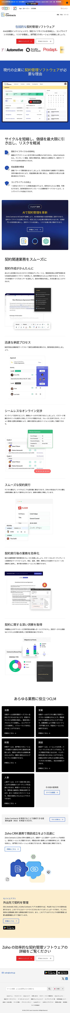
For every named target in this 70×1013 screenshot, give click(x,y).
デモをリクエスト (43, 41)
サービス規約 (17, 1002)
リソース (66, 14)
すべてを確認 (50, 792)
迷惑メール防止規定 (7, 1002)
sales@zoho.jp (10, 973)
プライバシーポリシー (27, 1002)
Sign (20, 8)
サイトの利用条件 (35, 1005)
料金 (61, 14)
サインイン (64, 8)
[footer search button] (49, 989)
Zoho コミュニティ (59, 996)
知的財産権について (61, 999)
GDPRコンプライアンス (48, 1002)
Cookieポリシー (37, 1002)
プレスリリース (17, 996)
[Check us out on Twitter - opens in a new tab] (63, 978)
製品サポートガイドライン (10, 999)
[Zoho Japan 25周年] (15, 8)
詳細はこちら (33, 229)
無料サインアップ (24, 41)
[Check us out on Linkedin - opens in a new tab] (66, 978)
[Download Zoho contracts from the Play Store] (50, 973)
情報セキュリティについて (37, 999)
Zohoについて (26, 996)
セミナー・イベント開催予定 (46, 996)
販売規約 (65, 1002)
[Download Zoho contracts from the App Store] (62, 973)
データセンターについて (23, 999)
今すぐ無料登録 (31, 4)
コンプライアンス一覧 (50, 999)
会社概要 (33, 8)
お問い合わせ (35, 996)
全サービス (26, 8)
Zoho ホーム (9, 996)
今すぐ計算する (56, 819)
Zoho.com (6, 8)
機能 (58, 14)
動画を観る (36, 101)
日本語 (57, 989)
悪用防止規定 (58, 1002)
